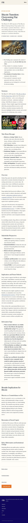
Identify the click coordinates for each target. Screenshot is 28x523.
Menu (25, 2)
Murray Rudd (6, 36)
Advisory (3, 506)
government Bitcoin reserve (8, 208)
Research (3, 504)
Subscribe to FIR (6, 486)
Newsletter (4, 508)
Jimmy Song (9, 96)
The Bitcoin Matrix (5, 475)
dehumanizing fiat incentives (8, 294)
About (3, 510)
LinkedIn (3, 514)
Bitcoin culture (4, 469)
